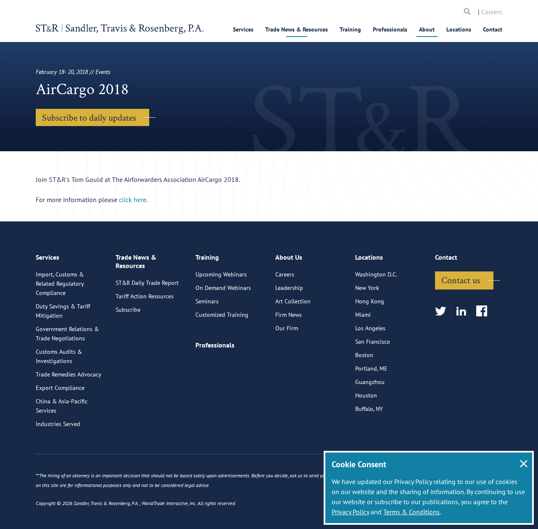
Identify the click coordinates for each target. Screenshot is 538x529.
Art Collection (293, 301)
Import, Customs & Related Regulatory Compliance (60, 284)
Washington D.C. (376, 274)
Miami (363, 314)
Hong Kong (369, 301)
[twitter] (443, 311)
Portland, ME (371, 368)
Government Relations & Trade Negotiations (67, 333)
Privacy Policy (350, 512)
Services (243, 29)
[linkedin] (464, 311)
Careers (491, 12)
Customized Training (221, 314)
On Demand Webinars (223, 288)
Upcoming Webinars (221, 274)
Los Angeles (370, 328)
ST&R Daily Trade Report (147, 283)
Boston (364, 355)
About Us (288, 257)
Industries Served (58, 424)
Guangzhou (370, 382)
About (427, 29)
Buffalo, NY (369, 409)
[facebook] (484, 311)
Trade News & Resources (296, 29)
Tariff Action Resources (145, 296)
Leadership (289, 288)
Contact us (460, 280)
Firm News (288, 314)
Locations (458, 29)
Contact (492, 29)
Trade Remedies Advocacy (68, 374)
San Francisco (372, 341)
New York (367, 288)
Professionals (390, 29)
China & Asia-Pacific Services (61, 405)
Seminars (207, 301)
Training (350, 29)
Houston (366, 395)
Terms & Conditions (411, 512)
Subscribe (128, 309)
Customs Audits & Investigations (59, 356)
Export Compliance (60, 388)
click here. (133, 199)
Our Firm (286, 328)
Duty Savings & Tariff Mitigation (63, 311)
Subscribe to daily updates (89, 117)
